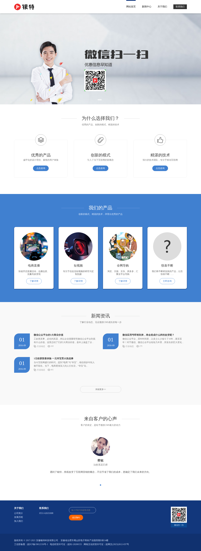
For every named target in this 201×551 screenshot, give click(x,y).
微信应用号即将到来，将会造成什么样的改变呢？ (148, 335)
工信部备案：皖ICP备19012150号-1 (31, 544)
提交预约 (76, 517)
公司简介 (18, 513)
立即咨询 (167, 281)
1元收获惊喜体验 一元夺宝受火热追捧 (53, 358)
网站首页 (131, 6)
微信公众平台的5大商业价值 (48, 335)
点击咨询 (40, 168)
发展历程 (18, 517)
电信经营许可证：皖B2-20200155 (66, 544)
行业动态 (41, 346)
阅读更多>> (100, 389)
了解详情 (34, 281)
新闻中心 (146, 6)
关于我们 (162, 6)
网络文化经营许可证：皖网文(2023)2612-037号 (106, 544)
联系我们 (180, 6)
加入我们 (18, 521)
